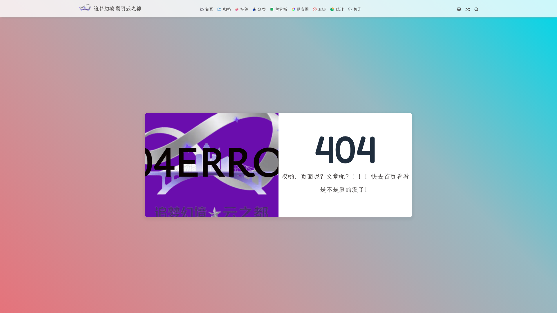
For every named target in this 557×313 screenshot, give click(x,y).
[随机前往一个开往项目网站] (459, 11)
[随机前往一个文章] (467, 11)
